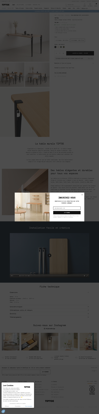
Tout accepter (28, 406)
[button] (3, 411)
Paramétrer (18, 406)
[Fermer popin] (82, 195)
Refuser (7, 406)
